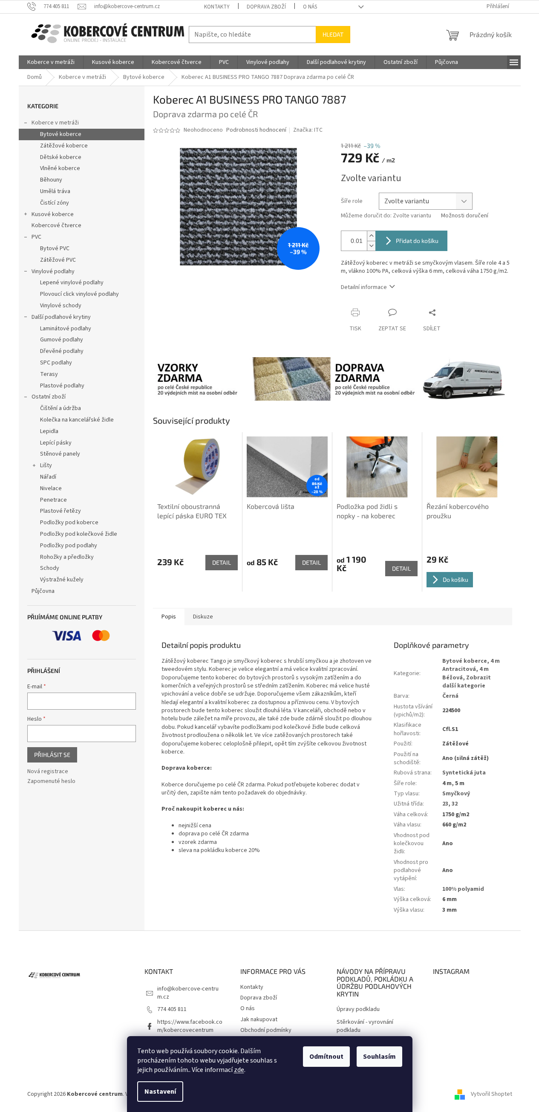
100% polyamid (463, 889)
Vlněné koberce (60, 168)
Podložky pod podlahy (68, 545)
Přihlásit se (52, 754)
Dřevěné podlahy (62, 351)
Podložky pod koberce (69, 522)
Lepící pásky (56, 443)
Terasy (49, 374)
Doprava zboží (266, 7)
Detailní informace (364, 287)
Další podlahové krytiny (61, 317)
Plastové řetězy (60, 511)
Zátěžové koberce (64, 146)
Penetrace (53, 500)
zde (239, 1069)
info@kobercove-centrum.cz (188, 993)
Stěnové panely (60, 454)
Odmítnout (326, 1056)
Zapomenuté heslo (51, 781)
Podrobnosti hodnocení (256, 130)
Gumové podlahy (61, 339)
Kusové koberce (53, 214)
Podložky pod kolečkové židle (78, 534)
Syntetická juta (464, 772)
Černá (450, 696)
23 (445, 804)
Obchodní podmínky (265, 1030)
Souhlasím (379, 1056)
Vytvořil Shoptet (491, 1094)
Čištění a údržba (60, 408)
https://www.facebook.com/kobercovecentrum (189, 1026)
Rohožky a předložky (67, 557)
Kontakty (217, 7)
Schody (49, 568)
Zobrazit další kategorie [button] (466, 681)
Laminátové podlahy (65, 328)
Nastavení (160, 1091)
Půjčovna (43, 591)
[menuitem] (51, 62)
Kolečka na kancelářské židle (77, 420)
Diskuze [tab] (203, 616)
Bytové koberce (60, 134)
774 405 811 (172, 1009)
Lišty (46, 465)
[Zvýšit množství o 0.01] (371, 236)
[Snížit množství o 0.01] (371, 246)
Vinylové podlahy (53, 271)
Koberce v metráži (55, 122)
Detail (221, 562)
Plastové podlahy (62, 385)
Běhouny (51, 180)
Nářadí (48, 477)
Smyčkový (456, 793)
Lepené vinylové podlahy (72, 282)
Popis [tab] (168, 616)
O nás (310, 7)
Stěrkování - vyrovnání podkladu (365, 1026)
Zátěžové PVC (58, 260)
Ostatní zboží (49, 397)
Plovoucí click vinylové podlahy (79, 294)
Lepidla (49, 431)
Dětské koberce (60, 157)
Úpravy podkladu (358, 1009)
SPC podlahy (56, 362)
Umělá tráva (55, 191)
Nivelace (51, 488)
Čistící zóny (54, 203)
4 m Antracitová (471, 665)
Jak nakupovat (258, 1019)
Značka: (308, 130)
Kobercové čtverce (56, 225)
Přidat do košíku (417, 240)
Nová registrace (47, 772)
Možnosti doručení (464, 216)
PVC (36, 237)
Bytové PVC (54, 248)
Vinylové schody (60, 305)
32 (455, 804)
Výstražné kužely (62, 579)
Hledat (333, 34)
